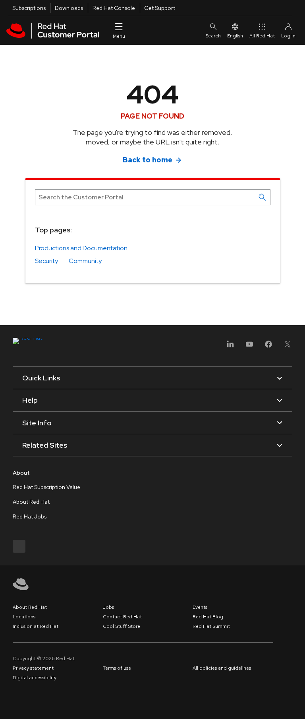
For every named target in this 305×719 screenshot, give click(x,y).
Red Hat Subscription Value (46, 487)
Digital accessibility (34, 677)
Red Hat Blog (208, 617)
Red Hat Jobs (29, 516)
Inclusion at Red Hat (35, 626)
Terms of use (117, 668)
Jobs (108, 607)
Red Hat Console (114, 8)
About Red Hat (31, 501)
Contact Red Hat (122, 617)
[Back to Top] (296, 704)
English (235, 36)
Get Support (159, 8)
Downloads (69, 8)
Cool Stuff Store (121, 626)
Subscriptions (29, 8)
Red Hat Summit (211, 626)
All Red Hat (262, 36)
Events (200, 607)
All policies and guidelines (222, 668)
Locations (24, 617)
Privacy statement (33, 668)
